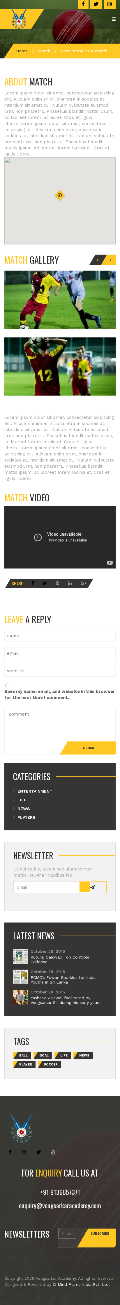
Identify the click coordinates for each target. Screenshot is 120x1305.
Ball (23, 1055)
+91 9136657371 (60, 1192)
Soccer (51, 1064)
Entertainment (34, 791)
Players (26, 817)
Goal (44, 1055)
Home (22, 51)
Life (22, 800)
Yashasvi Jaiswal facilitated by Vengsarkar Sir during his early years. (66, 1000)
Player (25, 1064)
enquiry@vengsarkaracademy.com (60, 1205)
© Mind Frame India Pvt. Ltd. (81, 1284)
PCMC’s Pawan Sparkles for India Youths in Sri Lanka (63, 979)
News (23, 808)
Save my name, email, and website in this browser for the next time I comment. (59, 694)
